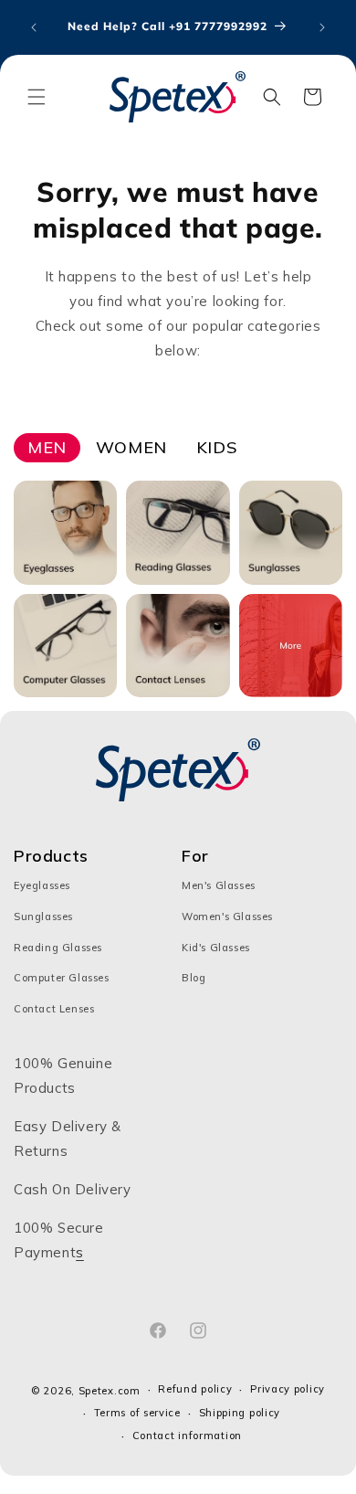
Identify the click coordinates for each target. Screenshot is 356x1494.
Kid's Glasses (216, 947)
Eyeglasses (42, 885)
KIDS (216, 447)
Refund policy (195, 1389)
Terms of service (137, 1412)
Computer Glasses (62, 977)
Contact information (187, 1435)
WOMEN (131, 447)
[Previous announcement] (34, 27)
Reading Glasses (58, 947)
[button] (36, 97)
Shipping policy (240, 1412)
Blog (193, 977)
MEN (47, 447)
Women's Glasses (227, 916)
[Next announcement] (322, 27)
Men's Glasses (219, 885)
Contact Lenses (54, 1008)
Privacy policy (287, 1389)
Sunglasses (43, 916)
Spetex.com (110, 1390)
